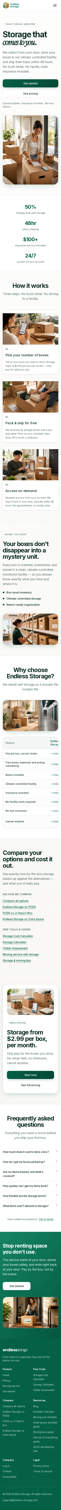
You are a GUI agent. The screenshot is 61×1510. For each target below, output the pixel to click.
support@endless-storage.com (20, 1500)
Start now (31, 1075)
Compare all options (15, 900)
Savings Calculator (14, 942)
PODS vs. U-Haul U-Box (18, 913)
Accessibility (9, 1476)
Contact (7, 1471)
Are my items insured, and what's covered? (23, 1174)
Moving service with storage (21, 954)
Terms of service (42, 1471)
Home (6, 1375)
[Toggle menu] (55, 5)
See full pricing (30, 1085)
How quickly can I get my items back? (25, 1186)
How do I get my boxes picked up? (24, 1162)
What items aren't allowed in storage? (25, 1206)
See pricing (30, 93)
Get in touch (46, 1219)
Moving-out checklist (45, 1417)
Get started (30, 83)
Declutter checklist (43, 1411)
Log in (6, 1465)
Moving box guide (43, 1432)
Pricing (6, 1380)
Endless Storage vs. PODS (19, 907)
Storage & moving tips (17, 960)
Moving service (11, 1385)
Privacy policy (41, 1465)
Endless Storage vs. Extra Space (23, 919)
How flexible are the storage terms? (24, 1196)
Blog (35, 1406)
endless (15, 1349)
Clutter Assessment (15, 948)
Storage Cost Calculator (18, 936)
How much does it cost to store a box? (26, 1152)
